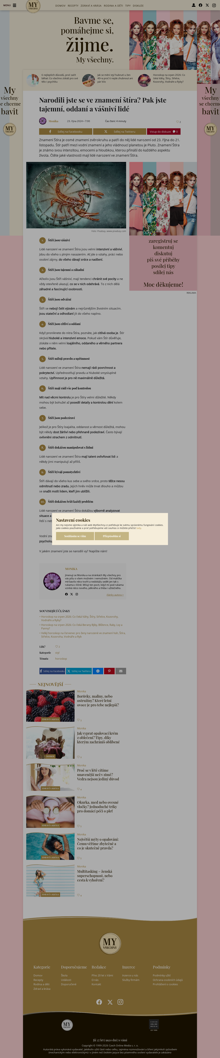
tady (138, 528)
